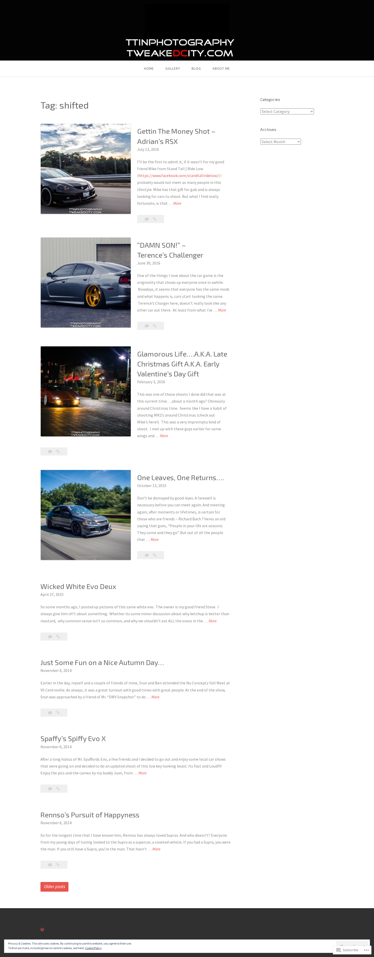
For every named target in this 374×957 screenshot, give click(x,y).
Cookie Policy (93, 948)
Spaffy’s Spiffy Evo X (73, 738)
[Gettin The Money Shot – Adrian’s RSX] (154, 219)
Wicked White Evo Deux (78, 586)
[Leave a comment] (147, 219)
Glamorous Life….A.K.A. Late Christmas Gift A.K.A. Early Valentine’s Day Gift (182, 363)
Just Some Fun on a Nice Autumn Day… (102, 662)
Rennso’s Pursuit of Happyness (89, 814)
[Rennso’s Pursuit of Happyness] (57, 864)
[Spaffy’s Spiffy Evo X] (57, 788)
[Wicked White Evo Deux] (57, 636)
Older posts (54, 886)
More (177, 203)
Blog (196, 68)
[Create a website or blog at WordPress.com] (42, 929)
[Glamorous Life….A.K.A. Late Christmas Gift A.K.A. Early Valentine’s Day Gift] (57, 451)
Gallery (172, 68)
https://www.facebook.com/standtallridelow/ (178, 175)
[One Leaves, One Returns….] (154, 555)
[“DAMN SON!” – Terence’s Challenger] (154, 325)
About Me (221, 68)
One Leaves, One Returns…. (180, 477)
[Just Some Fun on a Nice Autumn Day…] (57, 712)
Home (149, 68)
